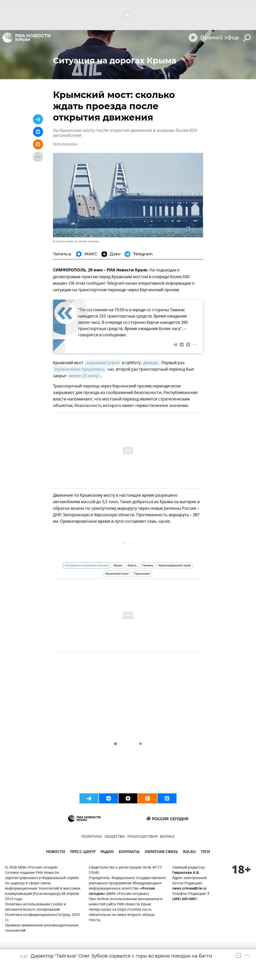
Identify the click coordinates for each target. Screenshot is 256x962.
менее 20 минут (84, 376)
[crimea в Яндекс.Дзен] (128, 798)
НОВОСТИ (55, 852)
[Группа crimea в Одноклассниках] (147, 798)
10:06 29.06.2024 (65, 144)
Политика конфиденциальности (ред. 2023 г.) (42, 917)
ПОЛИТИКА (92, 837)
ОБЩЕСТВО (114, 837)
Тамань (147, 565)
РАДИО (107, 852)
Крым (118, 565)
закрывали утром (103, 363)
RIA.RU (189, 852)
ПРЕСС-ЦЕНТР (83, 852)
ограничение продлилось (79, 369)
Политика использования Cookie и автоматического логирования (35, 907)
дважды (150, 363)
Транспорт (142, 573)
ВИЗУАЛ (167, 837)
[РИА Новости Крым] (26, 37)
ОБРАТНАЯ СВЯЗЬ (161, 852)
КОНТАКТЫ (129, 852)
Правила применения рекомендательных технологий (41, 928)
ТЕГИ (205, 852)
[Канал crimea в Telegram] (89, 798)
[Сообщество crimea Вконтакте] (108, 798)
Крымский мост (117, 573)
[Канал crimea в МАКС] (167, 798)
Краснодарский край (174, 565)
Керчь (132, 565)
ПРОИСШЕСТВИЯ (142, 837)
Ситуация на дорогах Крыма (86, 565)
